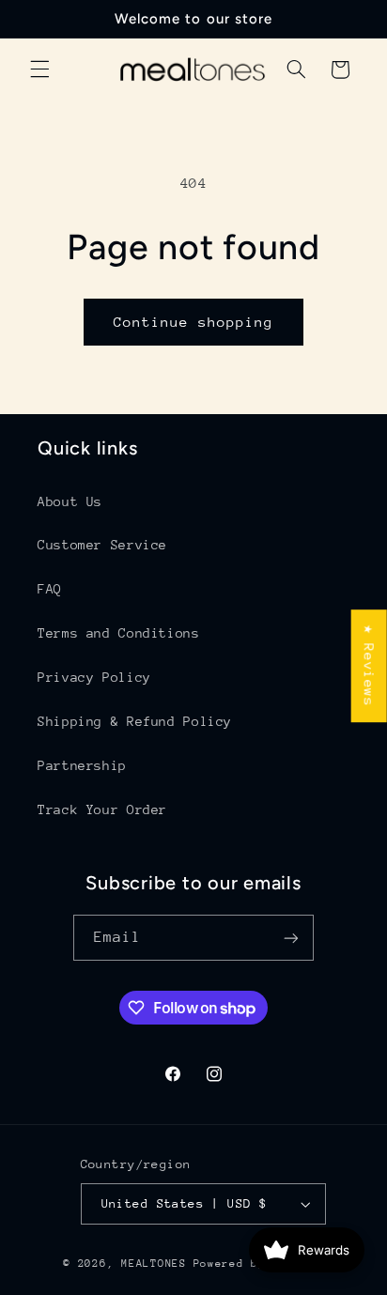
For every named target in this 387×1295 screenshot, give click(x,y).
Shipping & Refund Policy (135, 721)
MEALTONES (154, 1263)
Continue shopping (194, 322)
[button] (39, 69)
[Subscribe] (291, 938)
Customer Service (102, 544)
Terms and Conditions (119, 632)
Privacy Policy (94, 677)
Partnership (82, 765)
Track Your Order (102, 809)
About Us (70, 501)
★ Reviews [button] (370, 665)
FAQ (50, 588)
